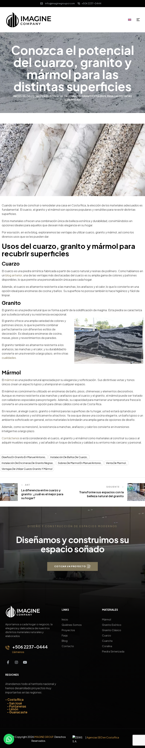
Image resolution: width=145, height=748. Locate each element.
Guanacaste (18, 712)
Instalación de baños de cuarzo (68, 457)
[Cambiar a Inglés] (131, 19)
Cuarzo (106, 635)
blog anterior (13, 275)
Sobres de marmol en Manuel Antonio (79, 463)
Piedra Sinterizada (113, 651)
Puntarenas (17, 706)
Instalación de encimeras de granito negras (27, 463)
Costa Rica (15, 699)
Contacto (68, 646)
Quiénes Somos (72, 624)
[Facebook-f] (7, 662)
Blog (27, 96)
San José (15, 703)
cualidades (9, 358)
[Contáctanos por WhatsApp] (9, 739)
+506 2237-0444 (30, 646)
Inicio (17, 96)
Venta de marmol (116, 463)
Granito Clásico (111, 630)
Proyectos (68, 630)
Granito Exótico (111, 624)
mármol (9, 380)
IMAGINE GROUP (43, 736)
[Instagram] (16, 662)
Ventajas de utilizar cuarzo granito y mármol (27, 468)
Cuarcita (107, 640)
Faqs (65, 635)
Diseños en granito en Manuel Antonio (23, 457)
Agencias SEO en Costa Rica (103, 737)
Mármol (106, 619)
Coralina (107, 646)
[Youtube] (24, 662)
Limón (13, 709)
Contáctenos (10, 438)
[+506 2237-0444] (7, 648)
